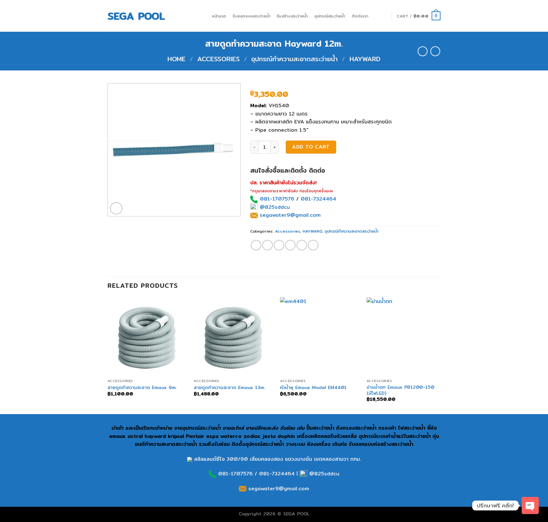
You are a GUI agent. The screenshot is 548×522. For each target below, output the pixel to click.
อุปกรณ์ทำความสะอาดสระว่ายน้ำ (294, 59)
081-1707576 (277, 199)
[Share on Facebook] (256, 245)
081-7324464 (318, 199)
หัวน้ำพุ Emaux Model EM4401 (313, 388)
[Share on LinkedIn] (313, 245)
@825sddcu (274, 207)
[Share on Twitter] (267, 245)
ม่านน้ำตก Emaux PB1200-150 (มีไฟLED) (400, 390)
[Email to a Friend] (279, 245)
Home (176, 59)
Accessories (218, 59)
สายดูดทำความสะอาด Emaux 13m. (229, 388)
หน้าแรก (219, 16)
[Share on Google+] (302, 245)
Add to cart (310, 147)
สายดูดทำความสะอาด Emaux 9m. (142, 388)
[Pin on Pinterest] (290, 245)
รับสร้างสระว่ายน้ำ (292, 16)
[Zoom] (116, 208)
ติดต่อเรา (360, 16)
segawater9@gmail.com (289, 215)
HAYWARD (365, 59)
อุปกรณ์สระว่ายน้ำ (329, 16)
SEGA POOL (136, 16)
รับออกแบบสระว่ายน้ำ (251, 16)
